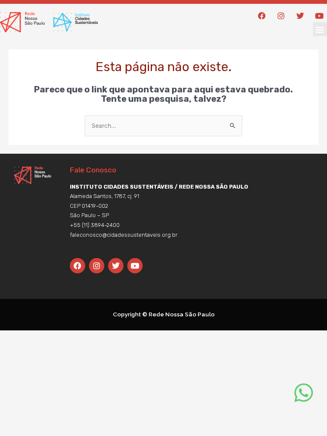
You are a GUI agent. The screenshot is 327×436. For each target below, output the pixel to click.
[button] (320, 29)
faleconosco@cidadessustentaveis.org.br (124, 235)
